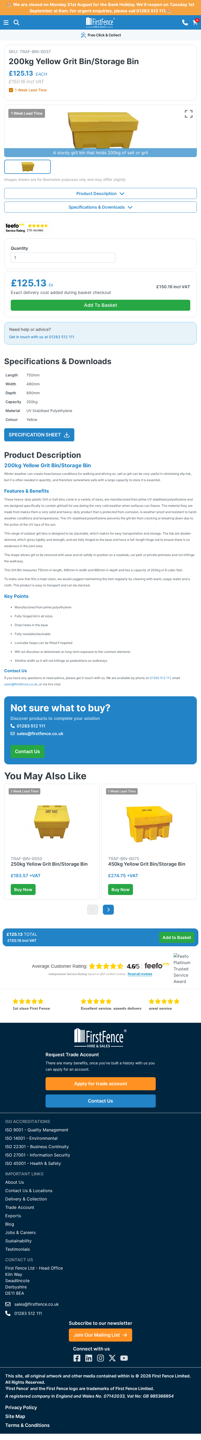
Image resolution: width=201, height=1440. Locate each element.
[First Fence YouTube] (124, 1358)
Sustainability (18, 1240)
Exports (13, 1215)
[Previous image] (92, 910)
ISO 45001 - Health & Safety (33, 1163)
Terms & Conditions (27, 1425)
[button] (16, 22)
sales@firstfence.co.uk (20, 684)
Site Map (15, 1416)
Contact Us (27, 751)
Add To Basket (100, 305)
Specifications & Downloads (97, 207)
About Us (14, 1182)
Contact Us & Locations (28, 1190)
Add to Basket (177, 937)
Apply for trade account (100, 1083)
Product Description (96, 193)
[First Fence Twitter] (112, 1358)
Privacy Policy (21, 1407)
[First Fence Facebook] (77, 1358)
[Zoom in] (188, 113)
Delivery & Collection (26, 1199)
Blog (9, 1224)
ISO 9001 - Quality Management (36, 1129)
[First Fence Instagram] (100, 1358)
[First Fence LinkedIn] (89, 1358)
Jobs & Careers (20, 1232)
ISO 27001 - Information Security (37, 1155)
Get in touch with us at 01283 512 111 (41, 337)
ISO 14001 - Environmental (31, 1138)
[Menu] (6, 22)
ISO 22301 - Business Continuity (37, 1146)
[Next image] (108, 910)
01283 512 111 (160, 678)
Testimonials (17, 1249)
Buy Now (23, 889)
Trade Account (19, 1207)
